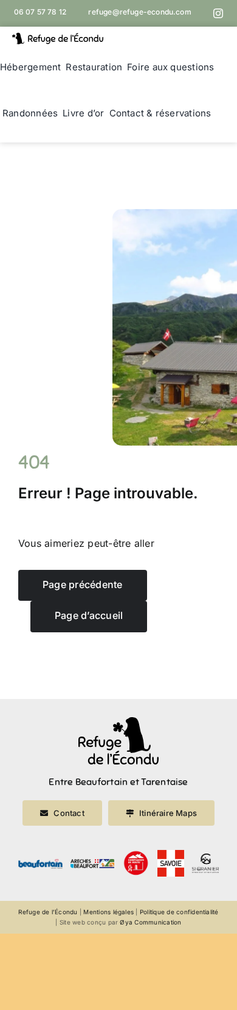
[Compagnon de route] (136, 855)
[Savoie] (170, 855)
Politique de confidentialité (179, 911)
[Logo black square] (118, 722)
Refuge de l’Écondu (47, 911)
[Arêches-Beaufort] (92, 864)
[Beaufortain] (40, 864)
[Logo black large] (57, 38)
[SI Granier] (205, 858)
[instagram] (218, 13)
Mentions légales (108, 911)
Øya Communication (150, 922)
